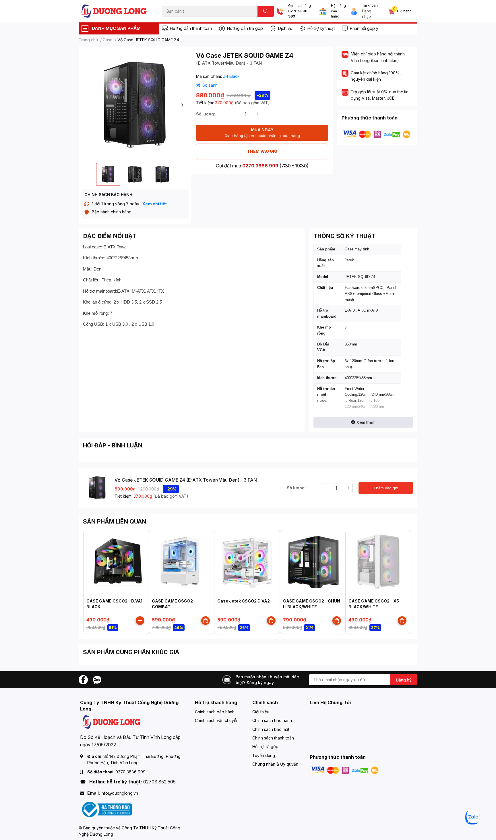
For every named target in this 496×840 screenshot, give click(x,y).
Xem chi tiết (154, 203)
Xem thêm (365, 422)
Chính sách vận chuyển (217, 720)
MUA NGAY (262, 132)
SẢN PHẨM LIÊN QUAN (114, 521)
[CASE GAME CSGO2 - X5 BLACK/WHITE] (378, 562)
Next (182, 105)
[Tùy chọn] (205, 620)
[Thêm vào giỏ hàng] (140, 620)
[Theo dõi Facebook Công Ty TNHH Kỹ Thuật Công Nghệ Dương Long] (83, 679)
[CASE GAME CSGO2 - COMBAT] (181, 562)
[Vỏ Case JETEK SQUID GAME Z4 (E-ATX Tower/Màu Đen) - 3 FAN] (135, 104)
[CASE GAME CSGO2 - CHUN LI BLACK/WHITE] (312, 562)
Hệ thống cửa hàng (338, 11)
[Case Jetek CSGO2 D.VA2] (247, 562)
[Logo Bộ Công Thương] (106, 809)
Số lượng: (205, 113)
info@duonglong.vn (119, 793)
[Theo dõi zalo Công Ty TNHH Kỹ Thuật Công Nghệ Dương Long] (97, 679)
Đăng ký (404, 679)
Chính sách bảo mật (270, 729)
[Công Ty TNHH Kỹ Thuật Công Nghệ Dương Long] (114, 11)
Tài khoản (370, 5)
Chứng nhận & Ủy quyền (275, 764)
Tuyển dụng (263, 755)
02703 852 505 (159, 782)
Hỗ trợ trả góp (265, 746)
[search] (265, 11)
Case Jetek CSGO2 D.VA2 (243, 600)
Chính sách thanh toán (273, 737)
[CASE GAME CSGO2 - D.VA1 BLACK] (116, 562)
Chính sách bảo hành (215, 711)
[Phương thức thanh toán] (377, 134)
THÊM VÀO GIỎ (262, 151)
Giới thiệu (260, 711)
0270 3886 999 (297, 14)
